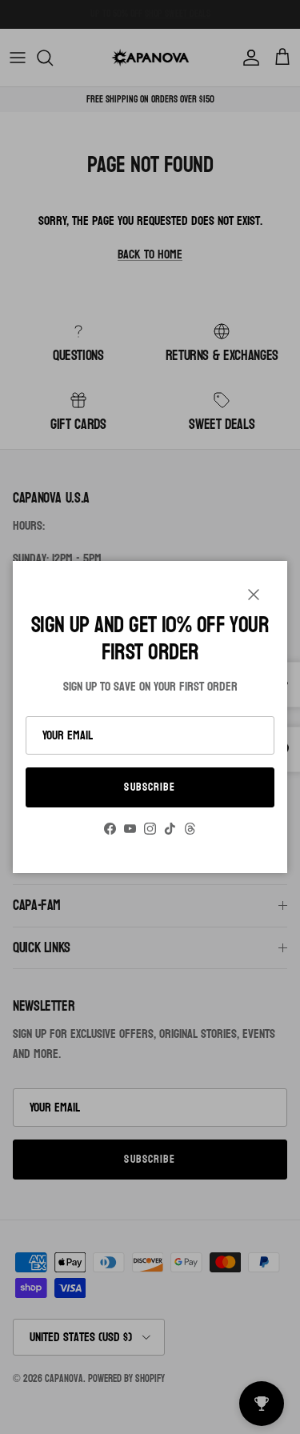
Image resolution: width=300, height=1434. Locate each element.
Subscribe (149, 787)
